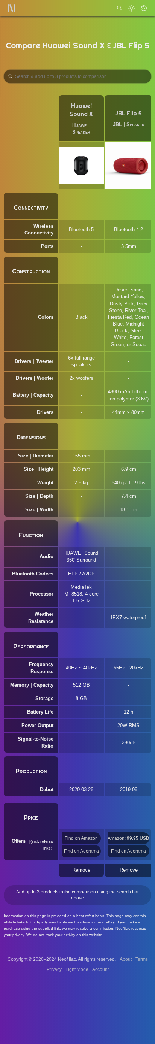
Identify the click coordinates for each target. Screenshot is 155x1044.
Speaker (81, 132)
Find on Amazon (81, 838)
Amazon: (128, 838)
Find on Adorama (81, 851)
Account (100, 969)
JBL (117, 124)
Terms (141, 959)
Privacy (54, 969)
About (126, 959)
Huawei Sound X (81, 110)
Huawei (80, 125)
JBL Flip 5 (128, 113)
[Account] (143, 8)
